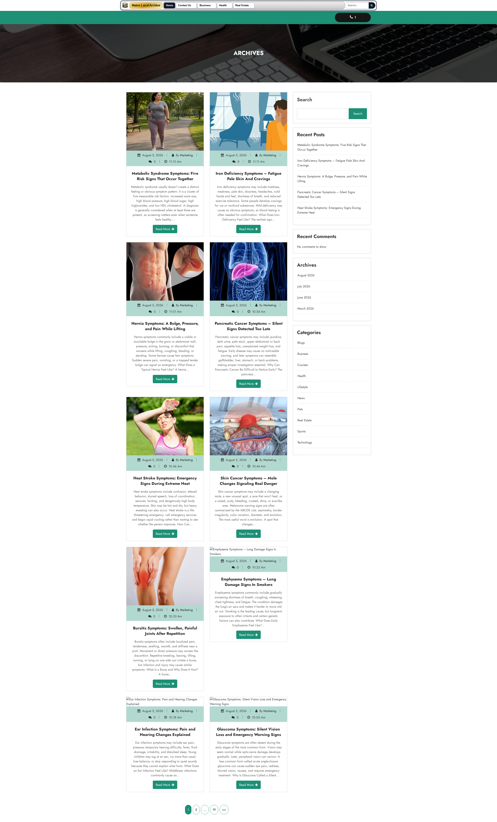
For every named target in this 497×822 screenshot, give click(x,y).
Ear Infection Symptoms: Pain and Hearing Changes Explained (165, 731)
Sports (301, 431)
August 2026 (306, 275)
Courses (302, 365)
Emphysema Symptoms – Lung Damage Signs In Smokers (248, 581)
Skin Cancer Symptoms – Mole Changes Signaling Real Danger (248, 480)
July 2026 (303, 286)
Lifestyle (302, 387)
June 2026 (304, 297)
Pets (300, 409)
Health (223, 5)
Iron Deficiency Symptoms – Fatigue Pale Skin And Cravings (248, 176)
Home (169, 5)
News (301, 398)
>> (224, 809)
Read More (163, 229)
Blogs (301, 342)
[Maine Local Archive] (125, 5)
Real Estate (242, 5)
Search (304, 99)
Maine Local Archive (146, 5)
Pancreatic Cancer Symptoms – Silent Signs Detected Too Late (248, 326)
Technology (304, 442)
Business (205, 5)
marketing (186, 155)
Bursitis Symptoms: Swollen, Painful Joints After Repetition (165, 630)
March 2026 (305, 308)
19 (214, 809)
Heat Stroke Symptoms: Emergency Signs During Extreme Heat (165, 480)
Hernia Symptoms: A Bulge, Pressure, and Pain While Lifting (165, 326)
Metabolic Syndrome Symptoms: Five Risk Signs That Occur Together (165, 176)
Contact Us (184, 5)
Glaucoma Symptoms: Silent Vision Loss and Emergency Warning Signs (248, 731)
